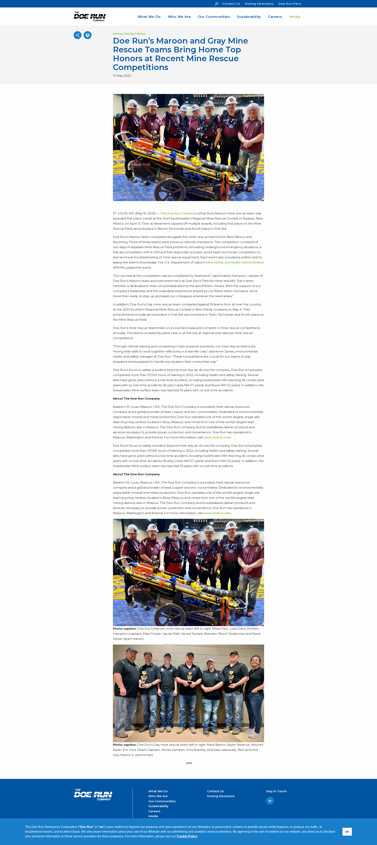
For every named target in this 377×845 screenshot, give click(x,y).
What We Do (149, 17)
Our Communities (214, 17)
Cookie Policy (187, 836)
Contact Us (231, 3)
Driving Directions (259, 3)
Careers (275, 17)
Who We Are (179, 17)
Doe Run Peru (289, 3)
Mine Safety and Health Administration (235, 262)
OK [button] (347, 831)
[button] (199, 836)
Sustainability (249, 17)
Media (294, 17)
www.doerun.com (217, 437)
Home (117, 34)
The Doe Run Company (178, 213)
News (141, 34)
